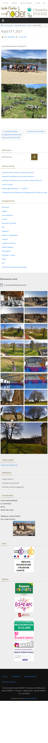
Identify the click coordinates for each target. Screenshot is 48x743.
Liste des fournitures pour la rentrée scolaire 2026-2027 (22, 180)
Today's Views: (7, 478)
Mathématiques (7, 246)
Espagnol (5, 230)
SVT (3, 262)
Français (5, 238)
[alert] (24, 284)
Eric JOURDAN (9, 37)
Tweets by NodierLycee (9, 464)
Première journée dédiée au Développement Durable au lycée (24, 192)
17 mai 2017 (22, 37)
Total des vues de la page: (11, 486)
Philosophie (6, 250)
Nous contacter (30, 676)
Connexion (16, 676)
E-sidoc (37, 3)
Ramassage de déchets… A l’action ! (15, 188)
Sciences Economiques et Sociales (14, 266)
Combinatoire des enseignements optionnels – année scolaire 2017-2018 (12, 134)
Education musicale (9, 222)
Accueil (5, 3)
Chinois (4, 218)
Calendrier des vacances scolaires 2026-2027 (18, 172)
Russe (4, 258)
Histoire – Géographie (10, 234)
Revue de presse (26, 3)
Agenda (14, 3)
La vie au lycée (9, 25)
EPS (3, 227)
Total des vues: (7, 482)
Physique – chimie (8, 254)
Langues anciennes (9, 242)
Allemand (5, 207)
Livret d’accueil (7, 184)
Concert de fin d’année (35, 131)
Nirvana (25, 698)
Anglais (4, 211)
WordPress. (33, 698)
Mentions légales (8, 681)
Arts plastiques (7, 214)
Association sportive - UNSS (23, 25)
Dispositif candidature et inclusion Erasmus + (18, 176)
